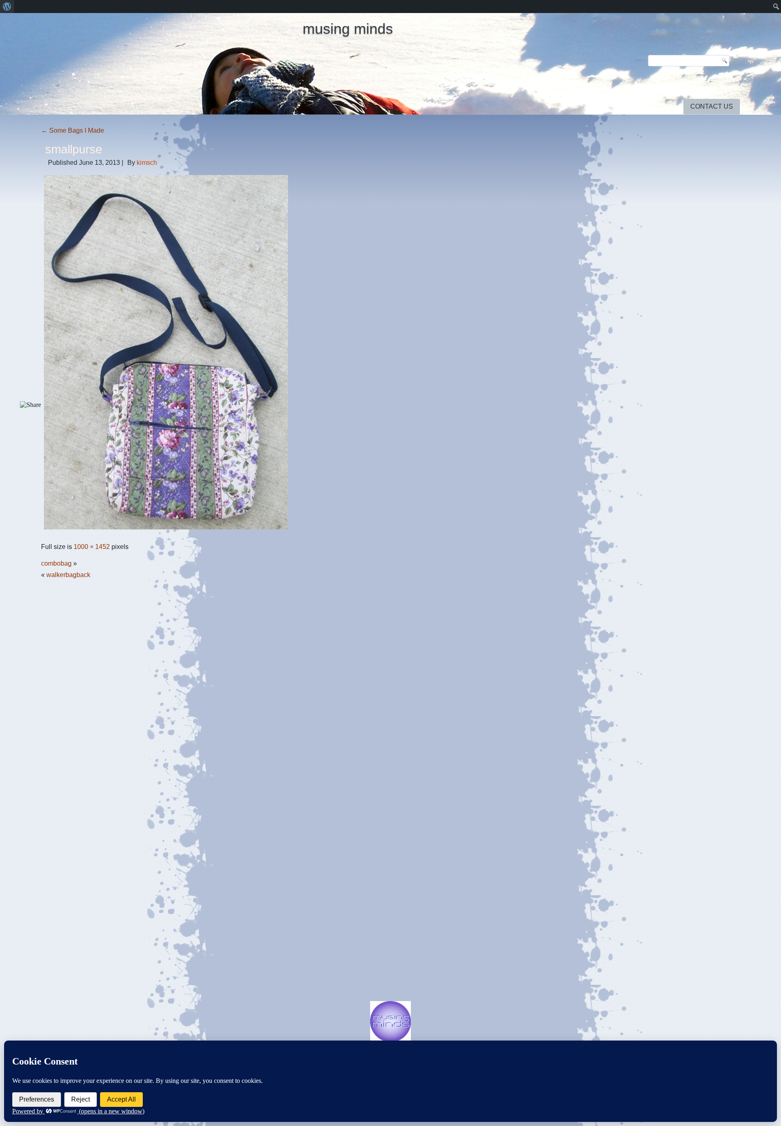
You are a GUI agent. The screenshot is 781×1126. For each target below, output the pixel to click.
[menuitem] (7, 6)
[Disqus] (390, 684)
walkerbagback (68, 574)
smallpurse (73, 149)
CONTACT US (711, 106)
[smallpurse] (166, 530)
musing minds (348, 28)
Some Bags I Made (72, 130)
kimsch (147, 162)
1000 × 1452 (92, 546)
